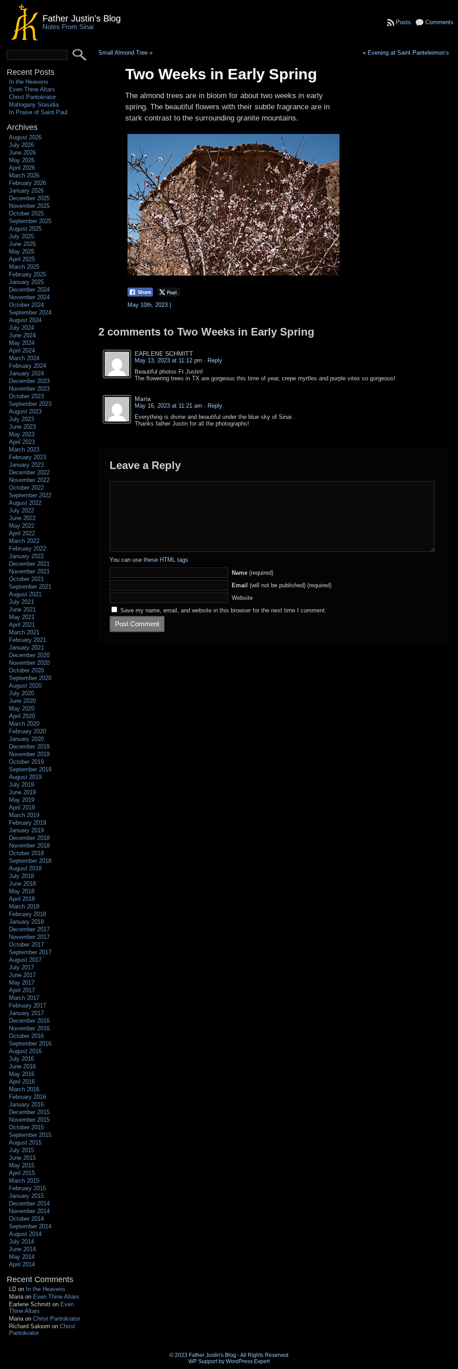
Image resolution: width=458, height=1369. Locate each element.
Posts (403, 22)
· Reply (213, 360)
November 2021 (29, 571)
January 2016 (26, 1104)
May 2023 (21, 434)
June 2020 (22, 700)
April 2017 (22, 990)
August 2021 (25, 594)
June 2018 (22, 883)
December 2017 (29, 929)
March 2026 (24, 175)
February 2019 (27, 822)
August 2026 (25, 137)
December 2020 (29, 655)
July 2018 (21, 876)
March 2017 (24, 997)
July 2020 (21, 693)
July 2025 (21, 236)
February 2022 (27, 548)
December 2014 (29, 1203)
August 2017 (25, 959)
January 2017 (26, 1013)
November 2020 (29, 662)
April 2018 (22, 898)
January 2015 (26, 1195)
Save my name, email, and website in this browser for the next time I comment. (223, 610)
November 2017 (29, 937)
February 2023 (27, 457)
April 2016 (22, 1081)
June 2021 (22, 609)
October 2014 (26, 1218)
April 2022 (22, 533)
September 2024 (30, 312)
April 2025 (22, 259)
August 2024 (25, 320)
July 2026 (21, 145)
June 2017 (22, 975)
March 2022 (24, 541)
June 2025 (22, 244)
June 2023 (22, 426)
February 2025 (27, 274)
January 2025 (26, 282)
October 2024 (26, 304)
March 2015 (24, 1180)
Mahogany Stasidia (34, 104)
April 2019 (22, 807)
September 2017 (30, 952)
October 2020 (26, 670)
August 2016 (25, 1051)
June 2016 (22, 1066)
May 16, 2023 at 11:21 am (168, 405)
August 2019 (25, 777)
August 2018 (25, 868)
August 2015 (25, 1142)
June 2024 (22, 335)
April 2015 (22, 1173)
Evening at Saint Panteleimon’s (408, 52)
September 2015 (30, 1135)
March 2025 (24, 266)
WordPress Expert (248, 1361)
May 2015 (21, 1165)
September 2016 (30, 1043)
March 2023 (24, 449)
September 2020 (30, 678)
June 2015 (22, 1157)
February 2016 (27, 1096)
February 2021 (27, 640)
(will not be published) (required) (281, 585)
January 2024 (26, 373)
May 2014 (21, 1256)
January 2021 (26, 647)
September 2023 (30, 403)
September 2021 (30, 586)
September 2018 (30, 860)
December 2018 (29, 838)
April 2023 (22, 442)
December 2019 (29, 746)
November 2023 (29, 388)
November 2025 (29, 205)
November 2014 (29, 1211)
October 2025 (26, 213)
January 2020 (26, 739)
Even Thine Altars (32, 89)
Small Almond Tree (123, 52)
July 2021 (21, 601)
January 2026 (26, 190)
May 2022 (21, 525)
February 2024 (27, 365)
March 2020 (24, 723)
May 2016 (21, 1074)
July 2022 (21, 510)
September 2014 (30, 1226)
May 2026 (21, 160)
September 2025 (30, 221)
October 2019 (26, 761)
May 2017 (21, 982)
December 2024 (29, 289)
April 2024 (22, 350)
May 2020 (21, 708)
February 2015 (27, 1188)
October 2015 (26, 1127)
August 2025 (25, 228)
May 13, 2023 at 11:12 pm (168, 360)
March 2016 (24, 1089)
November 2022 (29, 480)
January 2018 (26, 921)
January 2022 (26, 556)
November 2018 (29, 845)
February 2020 (27, 731)
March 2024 (24, 358)
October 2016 (26, 1036)
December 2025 (29, 198)
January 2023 (26, 464)
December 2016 (29, 1020)
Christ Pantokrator (32, 97)
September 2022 (30, 495)
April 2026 (22, 167)
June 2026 (22, 152)
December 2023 (29, 381)
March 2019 (24, 815)
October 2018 (26, 853)
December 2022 (29, 472)
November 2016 (29, 1028)
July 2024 (21, 327)
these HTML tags (166, 559)
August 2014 (25, 1234)
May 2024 (21, 343)
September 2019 (30, 769)
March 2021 (24, 632)
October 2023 (26, 396)
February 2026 (27, 183)
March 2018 (24, 906)
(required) (252, 572)
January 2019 (26, 830)
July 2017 (21, 967)
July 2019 (21, 784)
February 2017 (27, 1005)
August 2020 (25, 685)
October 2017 (26, 944)
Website (242, 597)
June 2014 (22, 1249)
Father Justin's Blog (81, 18)
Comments (439, 22)
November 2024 (29, 297)
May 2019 (21, 799)
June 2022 (22, 518)
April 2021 (22, 624)
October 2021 (26, 579)
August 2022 (25, 502)
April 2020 (22, 716)
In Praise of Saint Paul (38, 112)
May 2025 (21, 251)
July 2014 (21, 1241)
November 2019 (29, 754)
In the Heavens (28, 81)
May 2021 (21, 617)
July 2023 (21, 419)
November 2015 (29, 1119)
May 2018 (21, 891)
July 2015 (21, 1150)
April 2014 (22, 1264)
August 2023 (25, 411)
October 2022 (26, 487)
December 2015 (29, 1112)
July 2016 (21, 1058)
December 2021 (29, 563)
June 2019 (22, 792)
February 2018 (27, 914)
